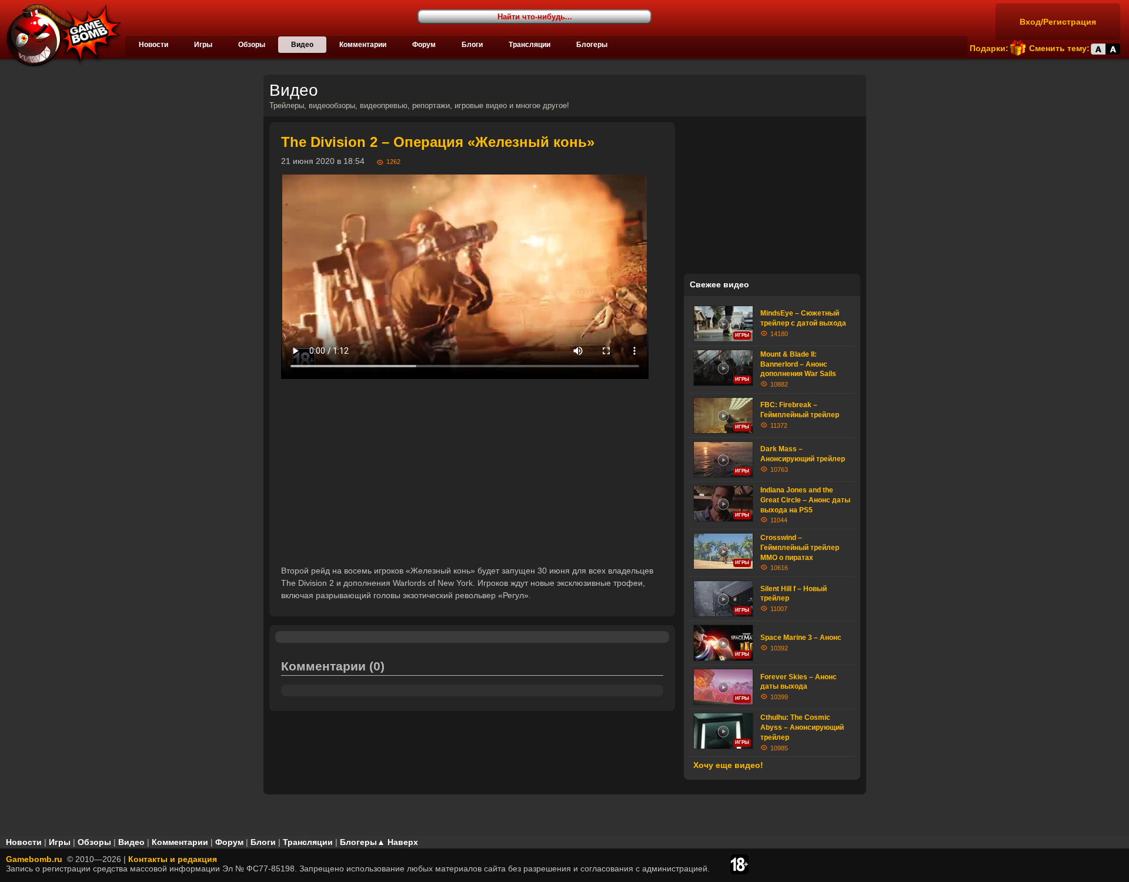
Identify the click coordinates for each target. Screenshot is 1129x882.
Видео (302, 45)
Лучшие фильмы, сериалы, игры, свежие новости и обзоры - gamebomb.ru (60, 35)
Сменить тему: (1059, 48)
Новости (153, 45)
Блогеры (591, 45)
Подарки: (989, 48)
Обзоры (251, 45)
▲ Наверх (397, 842)
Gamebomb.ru (34, 859)
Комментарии (362, 45)
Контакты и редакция (172, 859)
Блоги (472, 45)
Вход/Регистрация (1058, 21)
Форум (424, 45)
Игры (203, 45)
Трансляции (529, 45)
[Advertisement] (472, 472)
